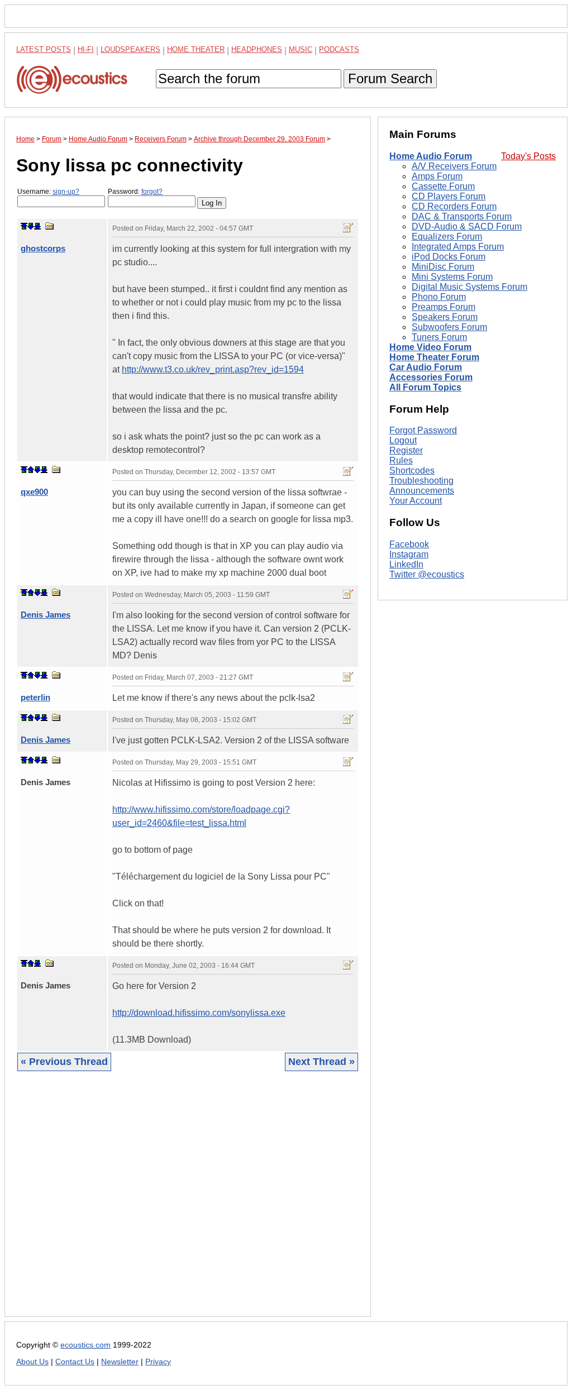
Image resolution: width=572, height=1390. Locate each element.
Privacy (158, 1362)
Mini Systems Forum (452, 276)
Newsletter (120, 1362)
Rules (401, 460)
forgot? (152, 191)
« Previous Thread (64, 1061)
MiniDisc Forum (443, 266)
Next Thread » (321, 1061)
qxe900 (34, 491)
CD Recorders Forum (454, 206)
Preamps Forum (443, 307)
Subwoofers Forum (449, 327)
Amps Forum (437, 176)
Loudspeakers (130, 49)
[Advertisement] (187, 1202)
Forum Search (390, 78)
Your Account (415, 500)
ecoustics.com (85, 1345)
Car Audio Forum (425, 367)
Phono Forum (439, 297)
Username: (48, 191)
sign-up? (66, 191)
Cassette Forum (443, 186)
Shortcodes (412, 470)
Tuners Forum (439, 337)
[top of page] (24, 226)
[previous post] (30, 469)
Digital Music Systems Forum (469, 287)
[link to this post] (49, 226)
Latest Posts (43, 49)
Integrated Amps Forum (458, 246)
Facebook (409, 544)
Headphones (256, 49)
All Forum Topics (425, 387)
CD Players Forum (448, 196)
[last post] (37, 226)
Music (300, 49)
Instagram (408, 554)
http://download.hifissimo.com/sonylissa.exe (198, 1013)
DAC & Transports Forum (462, 216)
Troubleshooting (421, 480)
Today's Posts (528, 156)
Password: (135, 191)
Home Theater (196, 49)
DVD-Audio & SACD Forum (467, 226)
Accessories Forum (431, 377)
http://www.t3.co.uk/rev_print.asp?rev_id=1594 (213, 369)
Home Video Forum (430, 347)
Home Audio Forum (430, 156)
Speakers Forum (445, 317)
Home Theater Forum (434, 357)
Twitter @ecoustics (426, 574)
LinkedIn (406, 564)
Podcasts (339, 49)
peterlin (35, 697)
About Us (32, 1362)
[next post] (30, 226)
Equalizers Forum (447, 236)
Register (406, 450)
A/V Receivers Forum (454, 166)
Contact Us (74, 1362)
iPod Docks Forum (448, 256)
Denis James (45, 614)
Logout (403, 440)
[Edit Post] (348, 227)
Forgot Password (423, 430)
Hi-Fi (86, 49)
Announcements (421, 490)
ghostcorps (43, 248)
